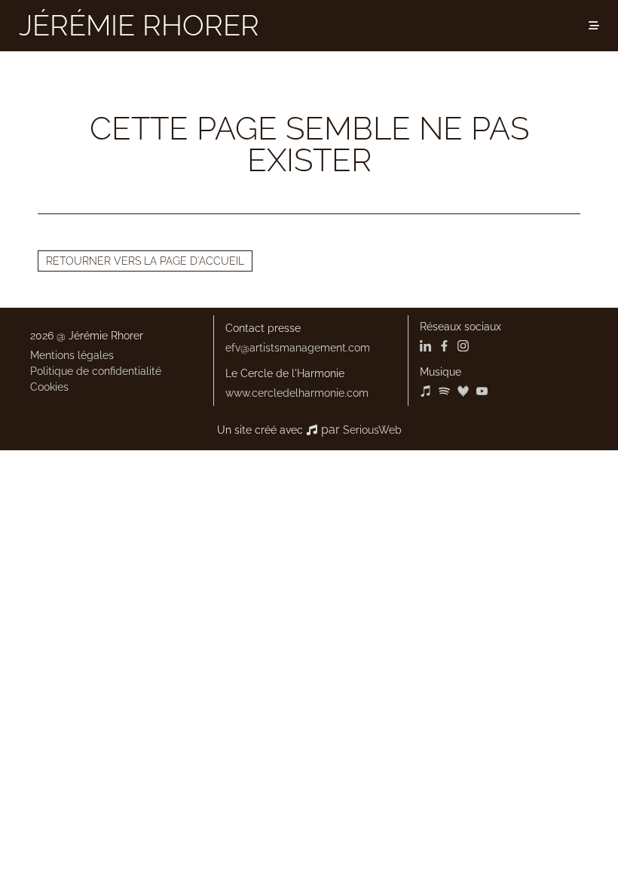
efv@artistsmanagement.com (297, 348)
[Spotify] (444, 393)
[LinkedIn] (427, 348)
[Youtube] (482, 393)
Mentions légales (72, 355)
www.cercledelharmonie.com (297, 393)
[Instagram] (463, 348)
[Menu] (594, 26)
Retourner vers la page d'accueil (145, 261)
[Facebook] (444, 348)
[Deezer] (463, 393)
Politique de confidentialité (95, 371)
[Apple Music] (427, 393)
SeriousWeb (372, 430)
